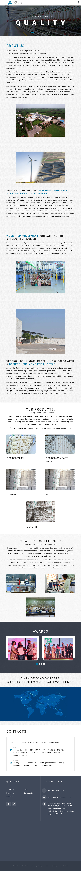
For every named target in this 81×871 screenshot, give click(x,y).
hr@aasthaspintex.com (23, 765)
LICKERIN (31, 526)
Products (10, 793)
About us (10, 790)
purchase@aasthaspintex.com (48, 765)
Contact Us (28, 793)
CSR (25, 790)
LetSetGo (64, 866)
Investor (10, 796)
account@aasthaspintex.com (50, 763)
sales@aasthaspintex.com (24, 763)
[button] (37, 664)
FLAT (49, 494)
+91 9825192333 (56, 790)
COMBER (12, 494)
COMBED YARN (15, 458)
